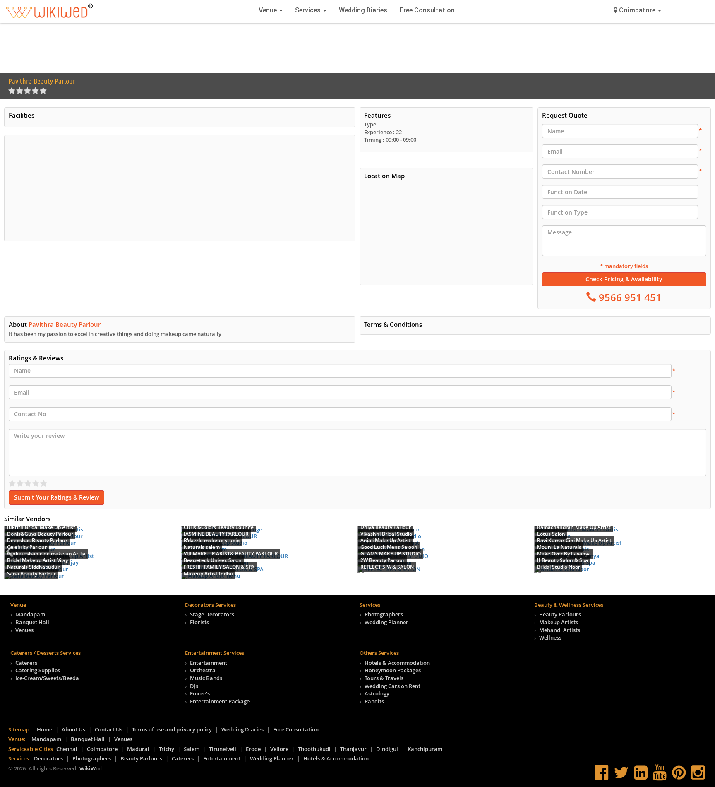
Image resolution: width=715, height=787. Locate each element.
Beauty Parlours (560, 614)
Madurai (138, 749)
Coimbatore (102, 749)
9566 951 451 (629, 297)
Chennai (66, 749)
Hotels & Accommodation (397, 662)
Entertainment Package (220, 701)
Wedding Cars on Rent (392, 686)
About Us (73, 729)
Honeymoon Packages (393, 670)
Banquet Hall (32, 622)
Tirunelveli (222, 749)
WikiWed (90, 768)
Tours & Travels (384, 678)
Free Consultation (427, 10)
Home (44, 729)
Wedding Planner (386, 622)
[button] (637, 10)
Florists (199, 622)
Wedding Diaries (363, 10)
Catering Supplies (37, 670)
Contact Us (108, 729)
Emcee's (200, 693)
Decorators (48, 758)
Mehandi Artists (559, 630)
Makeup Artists (558, 622)
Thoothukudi (314, 749)
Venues (24, 630)
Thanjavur (353, 749)
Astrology (377, 693)
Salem (191, 749)
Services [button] (308, 10)
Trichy (166, 749)
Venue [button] (268, 10)
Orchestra (203, 670)
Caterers (26, 662)
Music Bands (206, 678)
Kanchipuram (425, 749)
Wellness (550, 637)
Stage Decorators (212, 614)
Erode (253, 749)
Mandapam (30, 614)
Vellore (279, 749)
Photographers (384, 614)
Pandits (374, 701)
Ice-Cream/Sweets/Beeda (47, 678)
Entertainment (208, 662)
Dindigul (387, 749)
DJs (194, 686)
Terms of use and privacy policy (172, 729)
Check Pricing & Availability (623, 279)
